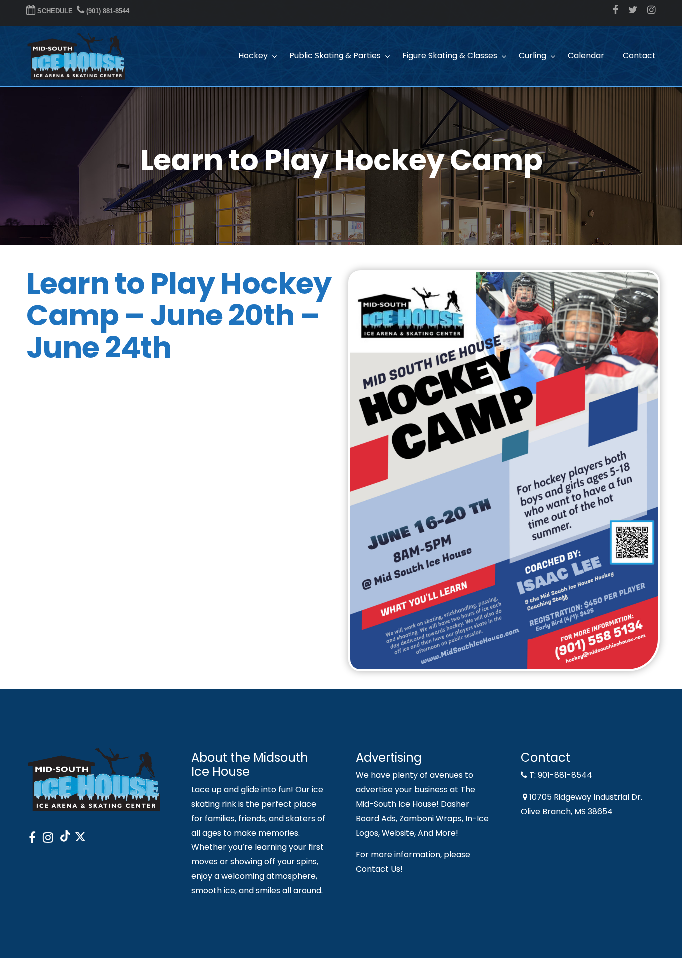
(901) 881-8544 (106, 11)
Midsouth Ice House (76, 56)
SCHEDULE (54, 11)
